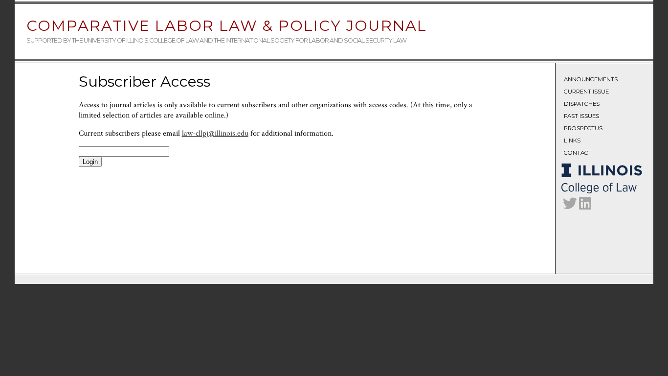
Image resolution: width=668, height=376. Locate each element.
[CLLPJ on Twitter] (570, 206)
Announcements (591, 79)
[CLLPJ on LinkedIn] (585, 206)
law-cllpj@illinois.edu (215, 133)
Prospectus (583, 128)
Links (572, 140)
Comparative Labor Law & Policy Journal (226, 26)
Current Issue (586, 91)
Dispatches (582, 103)
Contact (578, 152)
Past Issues (581, 116)
